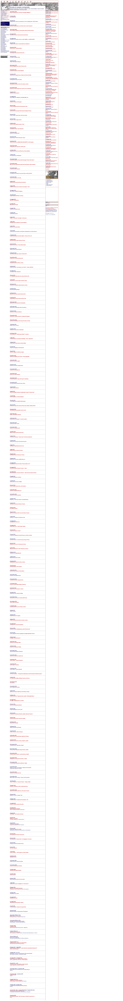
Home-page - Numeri (4, 10)
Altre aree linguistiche (4, 52)
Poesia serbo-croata (4, 46)
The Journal (2, 22)
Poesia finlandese (3, 36)
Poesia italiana (3, 42)
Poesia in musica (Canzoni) (5, 50)
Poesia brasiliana (3, 32)
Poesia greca (3, 38)
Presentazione (3, 11)
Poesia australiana (3, 31)
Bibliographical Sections (4, 23)
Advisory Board (3, 24)
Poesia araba (3, 30)
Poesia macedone (3, 43)
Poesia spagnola (3, 48)
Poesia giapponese (4, 37)
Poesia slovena (3, 47)
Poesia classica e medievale (5, 34)
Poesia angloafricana (4, 28)
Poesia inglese (3, 39)
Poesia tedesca (3, 49)
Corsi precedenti (49, 180)
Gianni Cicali (51, 213)
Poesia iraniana (3, 40)
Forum (48, 183)
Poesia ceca (2, 33)
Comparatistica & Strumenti (5, 51)
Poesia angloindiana (4, 29)
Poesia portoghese (3, 44)
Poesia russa (3, 45)
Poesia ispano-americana (5, 41)
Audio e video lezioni (49, 184)
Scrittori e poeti (49, 182)
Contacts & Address (4, 25)
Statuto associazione (50, 181)
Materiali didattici (49, 185)
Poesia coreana (3, 35)
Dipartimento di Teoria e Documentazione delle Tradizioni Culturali (51, 209)
